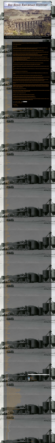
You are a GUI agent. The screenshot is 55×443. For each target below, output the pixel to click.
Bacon (6, 97)
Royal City (6, 302)
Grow (6, 186)
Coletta (6, 128)
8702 (6, 73)
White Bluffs (6, 361)
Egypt (6, 158)
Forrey (6, 171)
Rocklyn (6, 299)
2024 (7, 376)
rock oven (6, 298)
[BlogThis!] (24, 101)
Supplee (6, 330)
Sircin (6, 319)
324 (5, 54)
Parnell (6, 272)
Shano (6, 316)
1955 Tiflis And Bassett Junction (11, 416)
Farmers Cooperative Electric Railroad (8, 169)
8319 (6, 72)
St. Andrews (6, 325)
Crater (6, 136)
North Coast (6, 256)
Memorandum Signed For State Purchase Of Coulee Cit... (14, 395)
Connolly (6, 132)
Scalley (6, 306)
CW (5, 140)
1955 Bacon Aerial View (10, 410)
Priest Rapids (7, 278)
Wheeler (6, 360)
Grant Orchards (7, 183)
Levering (6, 217)
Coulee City (6, 134)
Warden (6, 345)
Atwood (6, 96)
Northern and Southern (7, 258)
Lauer (6, 215)
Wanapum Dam (7, 344)
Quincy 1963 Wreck (7, 283)
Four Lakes (6, 172)
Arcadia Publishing (7, 93)
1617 (6, 42)
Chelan (6, 125)
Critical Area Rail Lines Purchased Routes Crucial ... (13, 391)
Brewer (6, 112)
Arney (6, 94)
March (8, 429)
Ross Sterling (7, 300)
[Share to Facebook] (25, 101)
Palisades (6, 271)
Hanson (6, 190)
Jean (6, 202)
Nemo (6, 254)
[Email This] (23, 101)
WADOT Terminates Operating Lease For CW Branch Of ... (14, 397)
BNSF (6, 109)
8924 (6, 74)
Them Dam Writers (7, 333)
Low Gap (6, 222)
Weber (6, 355)
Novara (6, 260)
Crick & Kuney (7, 138)
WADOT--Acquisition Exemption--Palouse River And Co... (14, 399)
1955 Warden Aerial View (10, 417)
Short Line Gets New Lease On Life (11, 392)
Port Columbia (7, 276)
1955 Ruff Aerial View (9, 418)
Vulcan (6, 342)
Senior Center (7, 313)
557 (5, 68)
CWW (6, 142)
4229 (6, 67)
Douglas (6, 154)
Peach (6, 274)
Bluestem (6, 108)
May (7, 427)
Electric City (6, 160)
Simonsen (6, 318)
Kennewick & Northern (7, 206)
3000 (6, 51)
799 (5, 70)
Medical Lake (7, 233)
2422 (6, 47)
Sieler (6, 317)
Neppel (6, 255)
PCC (6, 273)
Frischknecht (7, 173)
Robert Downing (7, 295)
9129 (6, 76)
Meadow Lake (7, 232)
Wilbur (6, 362)
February (8, 430)
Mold (6, 239)
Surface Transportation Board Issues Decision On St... (14, 398)
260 (5, 48)
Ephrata (6, 161)
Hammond (6, 188)
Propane (6, 279)
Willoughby (6, 363)
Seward (6, 315)
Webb (6, 354)
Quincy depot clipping (8, 284)
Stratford (6, 329)
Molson (6, 240)
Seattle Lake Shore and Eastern (7, 311)
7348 (6, 69)
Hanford (6, 189)
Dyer (6, 156)
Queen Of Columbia (7, 281)
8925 (6, 75)
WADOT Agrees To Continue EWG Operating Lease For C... (14, 396)
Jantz (6, 200)
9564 (6, 77)
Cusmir (6, 139)
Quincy (6, 282)
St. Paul (6, 327)
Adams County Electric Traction (7, 78)
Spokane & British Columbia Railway (7, 323)
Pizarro (6, 275)
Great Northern (7, 185)
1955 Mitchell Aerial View (10, 415)
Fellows (6, 170)
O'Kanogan (6, 261)
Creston (6, 137)
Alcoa (6, 85)
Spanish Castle (7, 322)
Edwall (6, 157)
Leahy (6, 216)
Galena (6, 175)
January (8, 431)
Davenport (6, 143)
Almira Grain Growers (8, 87)
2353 (6, 46)
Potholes (6, 277)
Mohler (6, 238)
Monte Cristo (7, 242)
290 (5, 50)
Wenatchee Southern (8, 357)
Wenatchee (6, 356)
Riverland (6, 294)
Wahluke (6, 343)
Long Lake (6, 221)
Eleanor (6, 159)
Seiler (6, 312)
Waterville (6, 350)
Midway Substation (7, 235)
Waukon (6, 352)
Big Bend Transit (7, 107)
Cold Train (6, 127)
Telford (6, 332)
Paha (6, 270)
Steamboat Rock (7, 328)
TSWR (6, 337)
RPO (6, 303)
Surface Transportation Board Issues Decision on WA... (14, 400)
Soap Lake (6, 321)
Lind (5, 219)
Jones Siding (7, 204)
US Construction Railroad (7, 338)
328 (5, 55)
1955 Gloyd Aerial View (10, 413)
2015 (7, 386)
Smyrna (6, 320)
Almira (6, 86)
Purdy (6, 280)
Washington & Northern (7, 346)
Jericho (6, 203)
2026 (7, 374)
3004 (6, 52)
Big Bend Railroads (7, 106)
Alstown (6, 88)
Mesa (6, 234)
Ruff (5, 304)
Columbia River (7, 130)
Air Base (6, 83)
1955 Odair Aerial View (10, 414)
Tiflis (6, 334)
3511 (6, 57)
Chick (6, 126)
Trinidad (6, 336)
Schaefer (6, 307)
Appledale (6, 91)
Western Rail (7, 358)
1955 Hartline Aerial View (10, 411)
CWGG (6, 141)
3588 (6, 58)
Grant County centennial (7, 182)
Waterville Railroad (7, 351)
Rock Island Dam (7, 297)
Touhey (6, 335)
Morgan (6, 245)
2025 (7, 375)
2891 (6, 49)
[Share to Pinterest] (26, 101)
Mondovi (6, 241)
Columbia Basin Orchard (7, 129)
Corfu (6, 133)
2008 (7, 439)
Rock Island (6, 296)
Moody (6, 244)
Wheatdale (6, 359)
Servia (6, 314)
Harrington (6, 191)
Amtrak (6, 89)
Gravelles (6, 184)
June (7, 426)
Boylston (6, 111)
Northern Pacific (7, 259)
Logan (6, 220)
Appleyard (6, 92)
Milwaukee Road (7, 236)
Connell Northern (7, 131)
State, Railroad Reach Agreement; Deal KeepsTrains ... (14, 394)
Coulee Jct (6, 135)
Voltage (6, 341)
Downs (6, 155)
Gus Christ (6, 187)
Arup (6, 95)
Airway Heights (7, 84)
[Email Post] (22, 101)
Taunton (6, 331)
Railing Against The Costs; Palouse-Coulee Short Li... (13, 393)
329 (5, 56)
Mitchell (6, 237)
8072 (6, 71)
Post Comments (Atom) (19, 110)
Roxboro (6, 301)
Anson (6, 90)
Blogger (32, 441)
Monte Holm (6, 243)
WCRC (6, 353)
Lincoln (6, 218)
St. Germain (6, 326)
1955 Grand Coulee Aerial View (11, 419)
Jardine (6, 201)
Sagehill (6, 305)
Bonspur (6, 110)
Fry (5, 174)
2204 (6, 45)
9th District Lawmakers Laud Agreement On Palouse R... (14, 401)
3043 (6, 53)
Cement (6, 122)
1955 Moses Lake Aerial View (10, 412)
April (7, 428)
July (7, 425)
